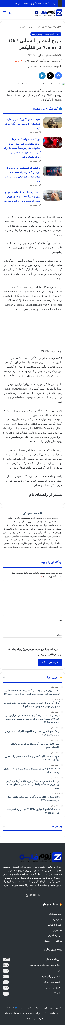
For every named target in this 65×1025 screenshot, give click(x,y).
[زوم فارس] (48, 12)
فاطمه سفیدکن (52, 55)
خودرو (57, 970)
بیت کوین (57, 930)
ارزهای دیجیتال (53, 959)
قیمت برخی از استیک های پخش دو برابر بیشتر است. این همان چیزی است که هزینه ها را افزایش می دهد (22, 196)
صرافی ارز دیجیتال (52, 940)
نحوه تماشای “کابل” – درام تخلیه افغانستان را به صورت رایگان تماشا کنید (23, 124)
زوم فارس (54, 26)
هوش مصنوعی (52, 987)
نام (60, 620)
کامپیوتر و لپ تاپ (51, 976)
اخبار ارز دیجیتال (54, 924)
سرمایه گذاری (55, 935)
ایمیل (59, 634)
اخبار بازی (57, 919)
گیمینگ (56, 993)
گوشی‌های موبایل (51, 982)
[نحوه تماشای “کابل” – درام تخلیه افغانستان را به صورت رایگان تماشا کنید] (52, 122)
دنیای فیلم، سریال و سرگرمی (33, 26)
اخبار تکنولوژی (55, 914)
